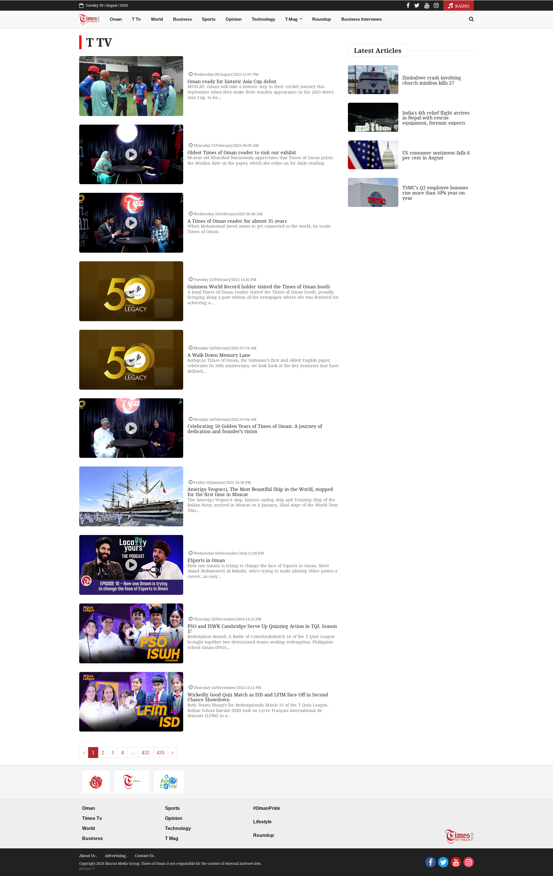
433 (160, 752)
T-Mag (292, 19)
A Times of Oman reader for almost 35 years (237, 221)
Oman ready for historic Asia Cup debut (232, 81)
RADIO (461, 6)
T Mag (171, 838)
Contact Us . (145, 855)
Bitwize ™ (87, 868)
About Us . (88, 855)
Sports (208, 19)
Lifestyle (262, 821)
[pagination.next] (172, 752)
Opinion (234, 19)
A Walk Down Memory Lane (219, 355)
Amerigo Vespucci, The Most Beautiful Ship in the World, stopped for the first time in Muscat (260, 492)
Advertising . (116, 855)
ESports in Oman (206, 560)
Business (182, 19)
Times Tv (92, 818)
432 (145, 752)
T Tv (136, 19)
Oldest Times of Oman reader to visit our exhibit (242, 152)
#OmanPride (266, 808)
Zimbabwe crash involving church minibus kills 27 (431, 80)
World (157, 19)
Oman (116, 19)
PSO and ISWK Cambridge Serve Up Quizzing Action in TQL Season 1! (262, 629)
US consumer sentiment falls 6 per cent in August (436, 155)
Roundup (321, 19)
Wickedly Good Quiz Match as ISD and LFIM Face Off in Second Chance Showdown (258, 697)
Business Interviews (361, 19)
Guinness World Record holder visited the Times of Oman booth (259, 286)
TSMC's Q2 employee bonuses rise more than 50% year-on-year (435, 192)
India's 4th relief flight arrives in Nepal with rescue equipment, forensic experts (435, 118)
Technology (263, 19)
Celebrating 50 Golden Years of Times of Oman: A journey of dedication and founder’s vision (255, 429)
